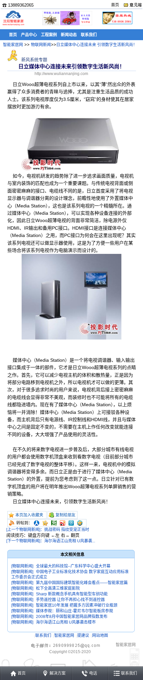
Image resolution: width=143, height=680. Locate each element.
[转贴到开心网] (45, 523)
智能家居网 (13, 44)
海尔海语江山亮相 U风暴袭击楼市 (66, 622)
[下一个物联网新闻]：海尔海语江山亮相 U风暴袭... (50, 541)
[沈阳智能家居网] (13, 25)
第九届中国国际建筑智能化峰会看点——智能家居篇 (82, 582)
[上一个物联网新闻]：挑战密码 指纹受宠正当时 (47, 529)
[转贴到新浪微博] (62, 523)
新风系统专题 (33, 59)
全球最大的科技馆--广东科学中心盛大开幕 (73, 566)
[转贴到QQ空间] (79, 523)
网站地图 (100, 635)
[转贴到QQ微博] (71, 523)
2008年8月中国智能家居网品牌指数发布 (71, 616)
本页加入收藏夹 (29, 515)
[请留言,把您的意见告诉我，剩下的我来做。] (132, 5)
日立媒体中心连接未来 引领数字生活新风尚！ (96, 44)
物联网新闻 (41, 44)
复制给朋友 (65, 515)
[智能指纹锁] (66, 24)
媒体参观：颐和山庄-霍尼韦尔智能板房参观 (74, 611)
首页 (115, 5)
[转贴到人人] (36, 523)
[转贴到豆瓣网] (54, 523)
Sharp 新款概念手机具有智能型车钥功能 (72, 594)
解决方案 (58, 673)
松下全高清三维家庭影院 (58, 588)
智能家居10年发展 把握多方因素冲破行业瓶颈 (76, 605)
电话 (93, 673)
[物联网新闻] (22, 566)
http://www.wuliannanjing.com (61, 73)
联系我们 (43, 635)
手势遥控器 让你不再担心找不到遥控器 (70, 599)
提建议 (83, 635)
